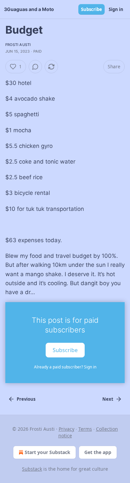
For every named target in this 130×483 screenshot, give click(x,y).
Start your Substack (47, 452)
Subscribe (91, 9)
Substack (32, 469)
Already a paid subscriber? (65, 367)
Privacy (66, 429)
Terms (85, 429)
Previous (26, 399)
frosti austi (18, 44)
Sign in (116, 9)
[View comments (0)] (35, 66)
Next (107, 399)
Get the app (97, 452)
